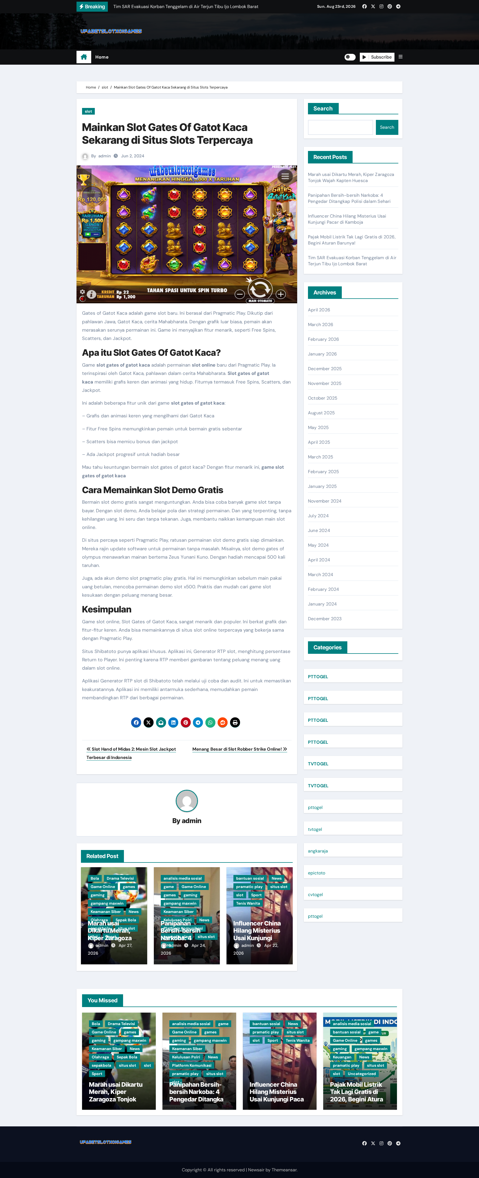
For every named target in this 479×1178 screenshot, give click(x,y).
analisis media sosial (183, 878)
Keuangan (342, 1057)
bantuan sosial (250, 878)
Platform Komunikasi (192, 1065)
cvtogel (315, 894)
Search (323, 108)
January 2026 (322, 354)
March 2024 (320, 574)
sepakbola (101, 1065)
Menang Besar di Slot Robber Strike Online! (237, 749)
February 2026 (323, 339)
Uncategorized (362, 1073)
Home (102, 57)
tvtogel (315, 829)
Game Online (103, 886)
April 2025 (319, 442)
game (169, 886)
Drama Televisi (120, 878)
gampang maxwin (107, 903)
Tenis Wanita (248, 903)
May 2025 (318, 427)
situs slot (278, 886)
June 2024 (319, 530)
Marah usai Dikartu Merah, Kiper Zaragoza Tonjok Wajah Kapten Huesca (110, 938)
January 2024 (322, 604)
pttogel (315, 807)
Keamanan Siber (106, 911)
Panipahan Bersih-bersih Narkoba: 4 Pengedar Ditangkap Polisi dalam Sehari (349, 198)
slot (88, 111)
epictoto (316, 873)
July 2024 (318, 516)
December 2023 (325, 619)
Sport (256, 894)
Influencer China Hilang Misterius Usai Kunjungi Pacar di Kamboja (258, 934)
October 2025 (322, 398)
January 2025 (322, 486)
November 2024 (325, 501)
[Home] (84, 57)
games (129, 886)
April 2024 (319, 560)
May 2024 (318, 545)
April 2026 (319, 310)
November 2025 (325, 383)
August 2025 (321, 413)
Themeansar (284, 1170)
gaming (98, 894)
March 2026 (320, 324)
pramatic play (249, 886)
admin (104, 156)
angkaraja (318, 851)
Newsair (256, 1170)
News (134, 911)
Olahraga (100, 1057)
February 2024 (323, 589)
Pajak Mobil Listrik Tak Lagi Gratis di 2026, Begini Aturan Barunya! (352, 240)
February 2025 (323, 472)
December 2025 (325, 369)
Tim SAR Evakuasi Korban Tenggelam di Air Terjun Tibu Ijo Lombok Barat (352, 261)
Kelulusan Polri (186, 1057)
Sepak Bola (127, 1057)
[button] (400, 57)
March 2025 (320, 457)
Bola (95, 878)
